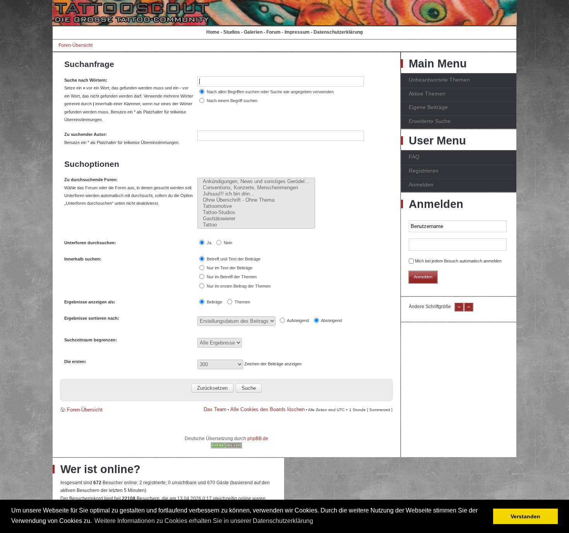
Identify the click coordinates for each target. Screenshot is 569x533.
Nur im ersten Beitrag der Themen (238, 286)
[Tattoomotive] (256, 206)
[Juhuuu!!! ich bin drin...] (256, 194)
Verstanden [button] (525, 516)
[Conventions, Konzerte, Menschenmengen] (256, 188)
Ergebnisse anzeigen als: (89, 302)
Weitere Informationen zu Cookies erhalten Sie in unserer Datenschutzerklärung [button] (203, 521)
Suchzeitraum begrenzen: (90, 340)
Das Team (215, 409)
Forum (273, 32)
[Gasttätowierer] (256, 219)
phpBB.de (257, 438)
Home (212, 32)
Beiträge (214, 302)
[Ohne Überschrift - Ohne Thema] (256, 200)
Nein (227, 242)
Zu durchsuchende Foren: (91, 179)
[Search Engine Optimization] (226, 446)
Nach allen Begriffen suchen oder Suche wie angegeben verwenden (270, 91)
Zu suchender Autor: (85, 134)
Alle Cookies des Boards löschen (267, 409)
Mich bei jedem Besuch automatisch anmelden (458, 261)
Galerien (253, 32)
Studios (231, 32)
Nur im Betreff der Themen (231, 276)
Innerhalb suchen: (82, 259)
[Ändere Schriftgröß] (468, 310)
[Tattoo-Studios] (256, 212)
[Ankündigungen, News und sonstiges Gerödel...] (256, 181)
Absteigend (331, 320)
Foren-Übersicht (75, 45)
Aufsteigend (297, 320)
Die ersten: (75, 361)
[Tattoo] (256, 225)
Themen (241, 302)
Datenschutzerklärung (338, 32)
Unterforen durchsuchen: (90, 242)
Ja (208, 242)
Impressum (297, 32)
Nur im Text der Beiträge (229, 268)
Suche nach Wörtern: (85, 80)
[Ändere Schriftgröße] (459, 310)
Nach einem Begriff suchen (231, 100)
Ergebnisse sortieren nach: (91, 318)
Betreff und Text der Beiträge (233, 259)
